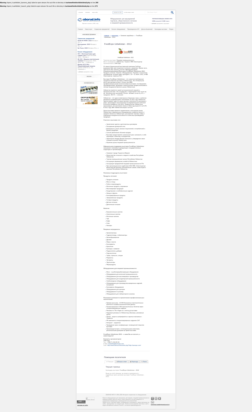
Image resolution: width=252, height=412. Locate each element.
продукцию (166, 23)
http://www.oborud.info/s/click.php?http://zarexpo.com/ (124, 345)
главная (106, 35)
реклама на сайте (118, 12)
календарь (115, 35)
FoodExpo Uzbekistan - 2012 (126, 57)
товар (91, 71)
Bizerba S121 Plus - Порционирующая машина (86, 67)
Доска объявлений (146, 29)
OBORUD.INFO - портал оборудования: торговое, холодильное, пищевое (89, 20)
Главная (80, 29)
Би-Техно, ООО (88, 48)
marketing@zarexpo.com (116, 343)
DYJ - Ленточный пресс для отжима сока (87, 55)
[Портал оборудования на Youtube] (152, 400)
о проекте (80, 12)
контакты (87, 12)
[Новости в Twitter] (156, 400)
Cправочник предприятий (101, 29)
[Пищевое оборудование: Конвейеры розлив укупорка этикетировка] (89, 93)
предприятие (160, 23)
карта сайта (95, 12)
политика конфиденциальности (160, 404)
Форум (171, 29)
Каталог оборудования (118, 29)
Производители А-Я (133, 29)
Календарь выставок (161, 29)
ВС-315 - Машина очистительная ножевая (88, 60)
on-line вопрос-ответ (129, 12)
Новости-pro (88, 29)
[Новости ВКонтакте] (159, 400)
